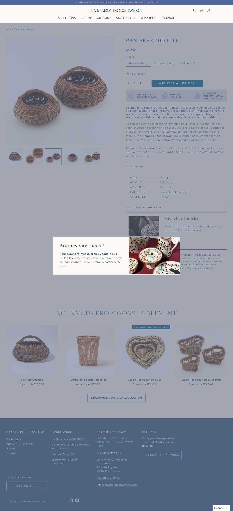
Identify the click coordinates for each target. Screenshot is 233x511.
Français (218, 508)
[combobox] (221, 508)
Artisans (104, 18)
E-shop (86, 18)
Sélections (67, 18)
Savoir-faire (126, 18)
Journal (168, 18)
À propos (148, 18)
